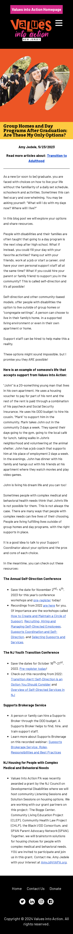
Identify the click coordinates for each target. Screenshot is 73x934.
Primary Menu (59, 23)
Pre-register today (32, 668)
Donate (55, 888)
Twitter (22, 902)
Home (17, 888)
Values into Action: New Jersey (30, 30)
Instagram (41, 902)
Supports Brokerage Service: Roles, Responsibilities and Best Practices (36, 747)
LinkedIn (32, 902)
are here (49, 605)
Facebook (51, 902)
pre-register (42, 600)
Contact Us (36, 888)
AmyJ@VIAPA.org (54, 862)
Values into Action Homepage (36, 9)
